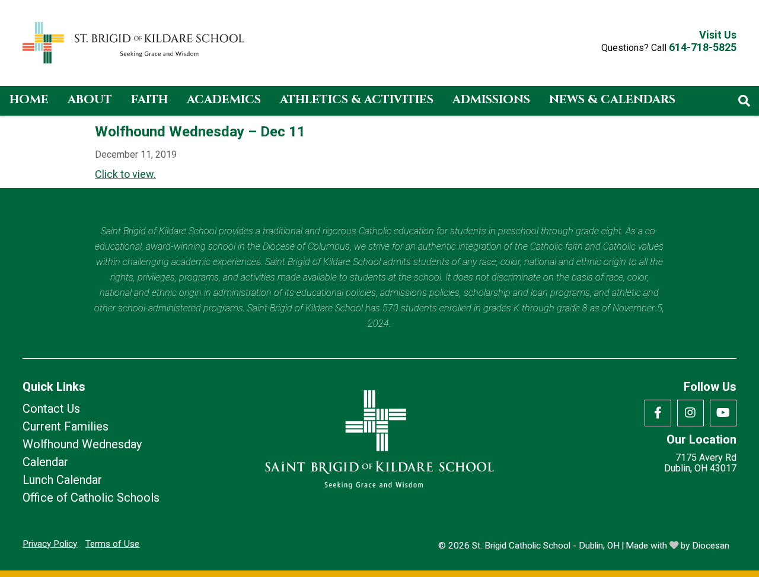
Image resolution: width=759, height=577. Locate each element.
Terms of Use (112, 543)
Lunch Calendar (62, 480)
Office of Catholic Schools (91, 497)
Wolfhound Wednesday (82, 444)
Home (29, 99)
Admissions (491, 99)
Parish (31, 129)
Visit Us (717, 35)
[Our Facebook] (658, 413)
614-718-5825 (702, 47)
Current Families (66, 426)
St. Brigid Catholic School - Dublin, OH (546, 545)
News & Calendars (612, 99)
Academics (224, 99)
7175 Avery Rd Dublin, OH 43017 (700, 463)
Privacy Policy (50, 543)
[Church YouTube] (723, 413)
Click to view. (125, 174)
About (90, 99)
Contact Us (51, 408)
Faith (149, 99)
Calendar (45, 462)
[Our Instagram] (690, 413)
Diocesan (710, 545)
